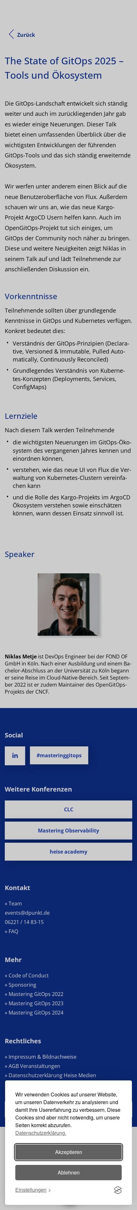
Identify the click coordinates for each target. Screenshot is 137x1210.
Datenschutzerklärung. (40, 1132)
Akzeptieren (68, 1152)
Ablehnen (69, 1172)
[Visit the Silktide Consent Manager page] (118, 1190)
